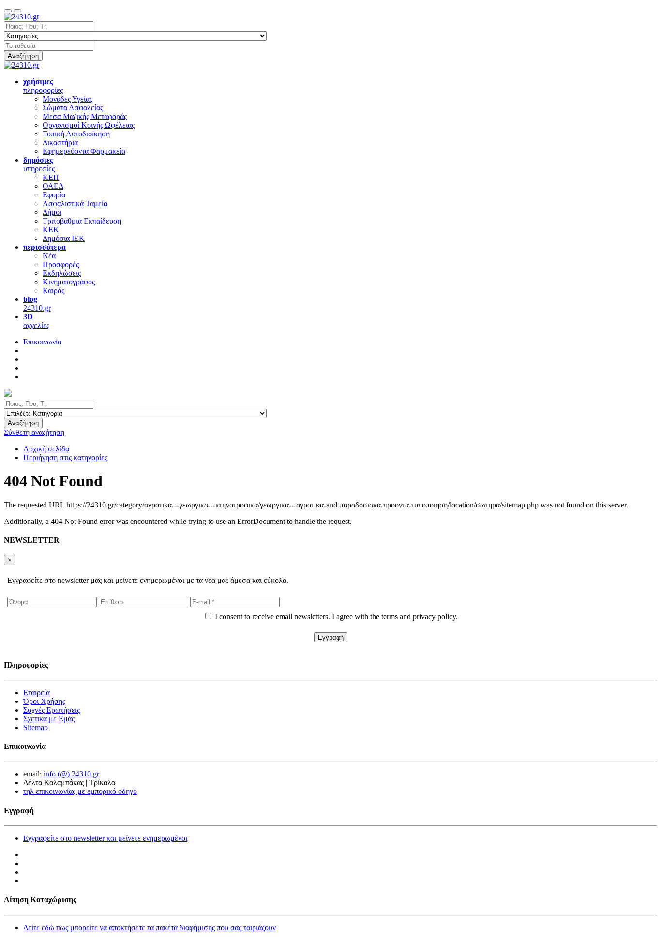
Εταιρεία (36, 692)
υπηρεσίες (39, 164)
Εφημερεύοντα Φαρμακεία (84, 151)
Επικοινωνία (42, 342)
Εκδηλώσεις (62, 273)
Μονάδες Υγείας (67, 99)
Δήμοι (52, 212)
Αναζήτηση (23, 56)
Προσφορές (61, 264)
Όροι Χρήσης (44, 701)
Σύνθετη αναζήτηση (34, 432)
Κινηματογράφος (69, 282)
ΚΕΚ (51, 229)
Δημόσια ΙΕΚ (64, 238)
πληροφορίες (43, 85)
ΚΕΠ (51, 177)
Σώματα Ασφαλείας (73, 108)
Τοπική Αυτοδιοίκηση (76, 134)
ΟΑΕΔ (53, 186)
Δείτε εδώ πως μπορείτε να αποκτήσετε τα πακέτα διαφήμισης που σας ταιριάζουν (149, 928)
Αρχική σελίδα (46, 449)
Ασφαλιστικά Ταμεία (75, 203)
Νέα (49, 256)
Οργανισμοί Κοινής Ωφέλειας (89, 125)
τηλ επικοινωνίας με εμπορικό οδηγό (80, 791)
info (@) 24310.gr (71, 774)
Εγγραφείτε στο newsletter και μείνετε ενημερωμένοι (105, 838)
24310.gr (37, 303)
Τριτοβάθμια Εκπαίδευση (82, 221)
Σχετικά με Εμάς (49, 719)
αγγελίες (36, 321)
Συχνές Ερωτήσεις (51, 710)
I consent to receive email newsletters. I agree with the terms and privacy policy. (336, 616)
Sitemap (35, 727)
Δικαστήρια (60, 142)
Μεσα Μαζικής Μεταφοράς (85, 116)
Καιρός (53, 290)
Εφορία (54, 195)
